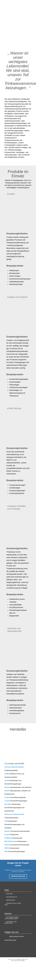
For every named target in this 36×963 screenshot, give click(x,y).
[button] (30, 5)
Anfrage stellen (18, 876)
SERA (7, 848)
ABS (6, 763)
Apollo (7, 780)
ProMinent (8, 838)
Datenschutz (11, 897)
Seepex (7, 845)
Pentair (7, 834)
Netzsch (7, 831)
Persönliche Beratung (11, 922)
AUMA (7, 774)
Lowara (7, 801)
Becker (7, 787)
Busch (7, 791)
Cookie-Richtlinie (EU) (13, 904)
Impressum (10, 900)
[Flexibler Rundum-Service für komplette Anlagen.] (14, 7)
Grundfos (8, 804)
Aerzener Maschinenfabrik (14, 767)
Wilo (6, 851)
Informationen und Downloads (12, 918)
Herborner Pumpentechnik (14, 814)
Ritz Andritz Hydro (11, 841)
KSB (6, 821)
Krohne (7, 797)
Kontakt (9, 894)
